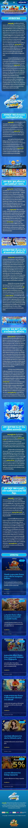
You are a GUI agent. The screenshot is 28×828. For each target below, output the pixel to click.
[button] (14, 2)
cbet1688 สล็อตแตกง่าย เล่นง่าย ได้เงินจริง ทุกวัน (13, 737)
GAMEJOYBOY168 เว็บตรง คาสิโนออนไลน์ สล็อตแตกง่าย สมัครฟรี (13, 697)
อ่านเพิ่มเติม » (7, 589)
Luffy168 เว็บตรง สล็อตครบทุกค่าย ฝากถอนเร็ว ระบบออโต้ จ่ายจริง (12, 617)
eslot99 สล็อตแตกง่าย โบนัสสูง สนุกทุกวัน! (12, 774)
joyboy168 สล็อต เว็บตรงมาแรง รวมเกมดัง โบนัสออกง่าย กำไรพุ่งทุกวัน (14, 657)
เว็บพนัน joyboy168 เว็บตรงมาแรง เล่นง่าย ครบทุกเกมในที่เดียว (14, 576)
